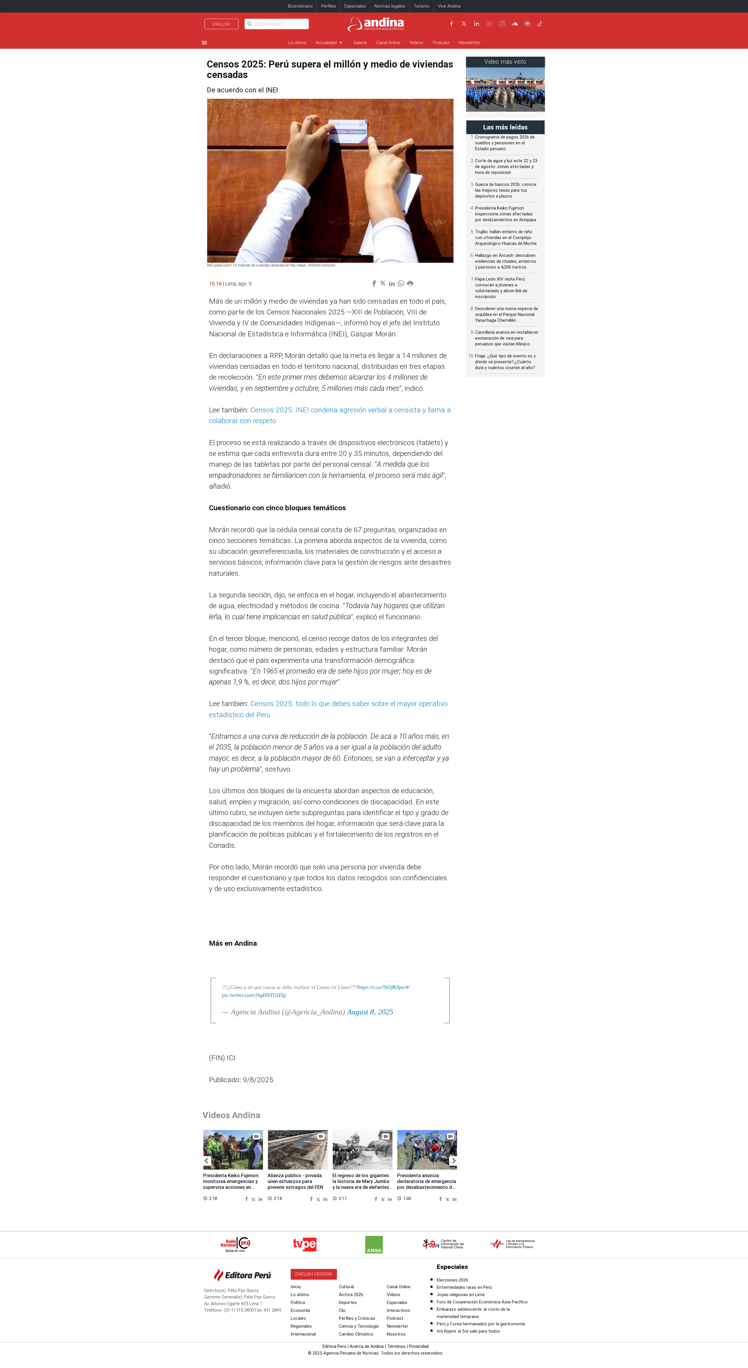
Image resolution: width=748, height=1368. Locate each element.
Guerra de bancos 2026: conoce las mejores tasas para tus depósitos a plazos (505, 190)
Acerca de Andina (367, 1346)
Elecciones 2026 (452, 1280)
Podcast (441, 42)
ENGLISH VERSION (313, 1274)
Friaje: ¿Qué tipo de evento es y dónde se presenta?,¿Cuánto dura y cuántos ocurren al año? (505, 361)
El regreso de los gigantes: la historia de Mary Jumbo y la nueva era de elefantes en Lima (361, 1184)
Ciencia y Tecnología (359, 1326)
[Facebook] (451, 24)
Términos (396, 1346)
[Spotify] (527, 24)
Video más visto (505, 61)
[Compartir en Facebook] (247, 1198)
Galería (360, 42)
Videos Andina (231, 1115)
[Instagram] (502, 24)
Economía (300, 1310)
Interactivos (398, 1310)
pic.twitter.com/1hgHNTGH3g (254, 995)
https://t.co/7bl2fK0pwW (383, 987)
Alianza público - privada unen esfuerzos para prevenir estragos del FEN (295, 1181)
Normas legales (390, 6)
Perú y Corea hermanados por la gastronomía (481, 1324)
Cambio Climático (356, 1334)
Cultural (346, 1286)
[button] (206, 1161)
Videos (416, 42)
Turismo (422, 6)
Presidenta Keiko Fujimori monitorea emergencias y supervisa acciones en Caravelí (231, 1184)
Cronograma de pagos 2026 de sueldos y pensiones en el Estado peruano (505, 142)
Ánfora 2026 (351, 1294)
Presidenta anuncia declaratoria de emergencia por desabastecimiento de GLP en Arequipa (426, 1184)
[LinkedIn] (476, 24)
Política (298, 1302)
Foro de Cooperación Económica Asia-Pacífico (482, 1302)
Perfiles (328, 6)
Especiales (355, 6)
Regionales (301, 1326)
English (222, 24)
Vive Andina (449, 6)
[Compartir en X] (254, 1198)
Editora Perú (334, 1346)
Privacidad (419, 1346)
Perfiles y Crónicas (357, 1318)
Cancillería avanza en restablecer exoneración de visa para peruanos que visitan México (507, 338)
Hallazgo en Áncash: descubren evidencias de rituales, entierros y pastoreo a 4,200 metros (505, 261)
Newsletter (469, 42)
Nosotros (396, 1334)
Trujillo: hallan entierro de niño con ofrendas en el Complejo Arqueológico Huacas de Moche (506, 237)
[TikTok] (540, 24)
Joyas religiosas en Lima (460, 1294)
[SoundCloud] (515, 24)
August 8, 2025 (370, 1012)
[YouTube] (489, 24)
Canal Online (388, 42)
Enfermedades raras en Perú (464, 1287)
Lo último (297, 42)
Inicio (296, 1286)
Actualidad (330, 42)
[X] (464, 24)
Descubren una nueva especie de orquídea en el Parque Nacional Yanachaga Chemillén (506, 314)
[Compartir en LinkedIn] (260, 1198)
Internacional (303, 1334)
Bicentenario (300, 6)
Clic (342, 1310)
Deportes (348, 1302)
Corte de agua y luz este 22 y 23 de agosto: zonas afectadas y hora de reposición (506, 166)
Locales (298, 1318)
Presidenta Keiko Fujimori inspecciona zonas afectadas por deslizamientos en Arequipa (505, 213)
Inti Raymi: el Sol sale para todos (468, 1331)
